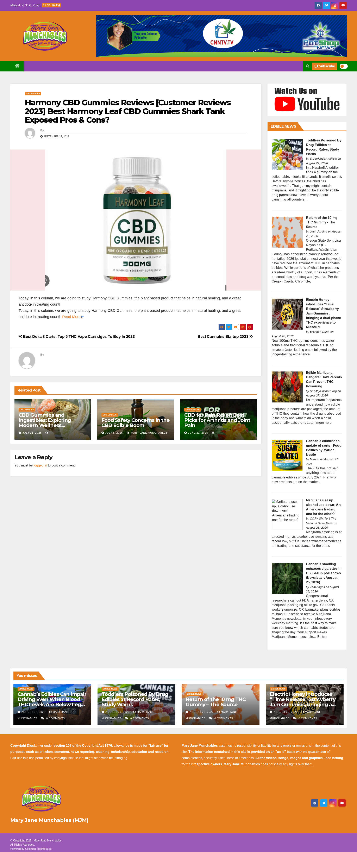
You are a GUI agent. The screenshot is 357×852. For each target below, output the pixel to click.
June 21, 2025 (198, 432)
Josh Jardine (318, 231)
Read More (71, 317)
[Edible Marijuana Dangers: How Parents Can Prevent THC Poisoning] (287, 386)
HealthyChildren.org (323, 391)
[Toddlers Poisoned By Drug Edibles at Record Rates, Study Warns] (287, 154)
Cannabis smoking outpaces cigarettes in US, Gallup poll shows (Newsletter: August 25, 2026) (324, 573)
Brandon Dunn (319, 331)
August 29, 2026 (118, 712)
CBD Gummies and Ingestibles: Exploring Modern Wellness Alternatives (45, 422)
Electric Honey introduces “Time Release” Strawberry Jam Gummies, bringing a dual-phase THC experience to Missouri (323, 313)
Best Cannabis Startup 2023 (223, 336)
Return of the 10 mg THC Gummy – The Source (215, 701)
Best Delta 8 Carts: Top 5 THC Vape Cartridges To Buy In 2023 (78, 336)
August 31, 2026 (33, 712)
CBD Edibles (33, 93)
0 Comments (55, 718)
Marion (314, 459)
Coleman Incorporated (38, 848)
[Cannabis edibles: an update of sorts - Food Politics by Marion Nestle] (287, 455)
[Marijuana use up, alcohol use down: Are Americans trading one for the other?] (287, 514)
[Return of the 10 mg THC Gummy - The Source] (287, 232)
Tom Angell (317, 587)
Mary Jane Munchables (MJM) (49, 820)
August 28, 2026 (202, 712)
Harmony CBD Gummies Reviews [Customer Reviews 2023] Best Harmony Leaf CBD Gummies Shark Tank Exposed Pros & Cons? (128, 111)
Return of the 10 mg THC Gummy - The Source (322, 222)
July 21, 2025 (32, 432)
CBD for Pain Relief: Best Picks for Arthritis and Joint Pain (217, 420)
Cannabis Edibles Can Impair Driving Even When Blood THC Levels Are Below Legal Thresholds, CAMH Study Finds (52, 704)
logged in (40, 465)
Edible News (26, 689)
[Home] (17, 66)
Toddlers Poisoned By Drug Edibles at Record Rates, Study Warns (135, 699)
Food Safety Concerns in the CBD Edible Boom (135, 422)
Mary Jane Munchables (149, 432)
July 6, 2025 (114, 432)
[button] (307, 66)
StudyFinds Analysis (323, 158)
